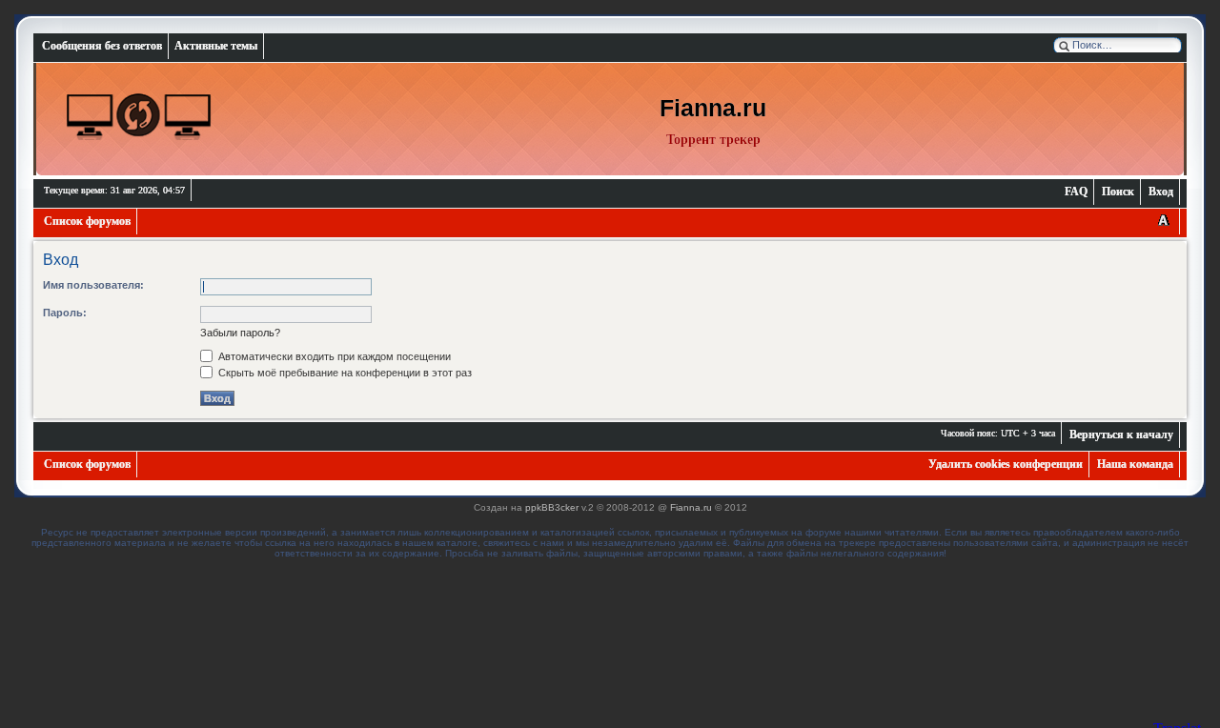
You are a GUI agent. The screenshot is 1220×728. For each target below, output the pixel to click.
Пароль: (65, 312)
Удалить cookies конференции (1005, 464)
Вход (1161, 191)
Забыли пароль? (240, 332)
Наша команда (1135, 464)
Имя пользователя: (93, 285)
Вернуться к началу (1121, 434)
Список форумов (87, 221)
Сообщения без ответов (102, 45)
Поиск (1118, 191)
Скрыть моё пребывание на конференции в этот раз (343, 372)
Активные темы (215, 45)
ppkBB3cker (552, 507)
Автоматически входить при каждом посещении (333, 356)
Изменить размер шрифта (1163, 221)
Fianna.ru (691, 507)
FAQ (1076, 191)
